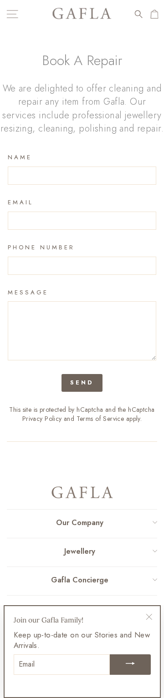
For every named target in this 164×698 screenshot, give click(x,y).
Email (20, 202)
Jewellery (79, 551)
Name (20, 157)
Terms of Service (100, 418)
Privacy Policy (42, 418)
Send (82, 382)
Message (28, 292)
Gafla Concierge (79, 580)
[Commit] (130, 664)
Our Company (79, 522)
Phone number (41, 247)
